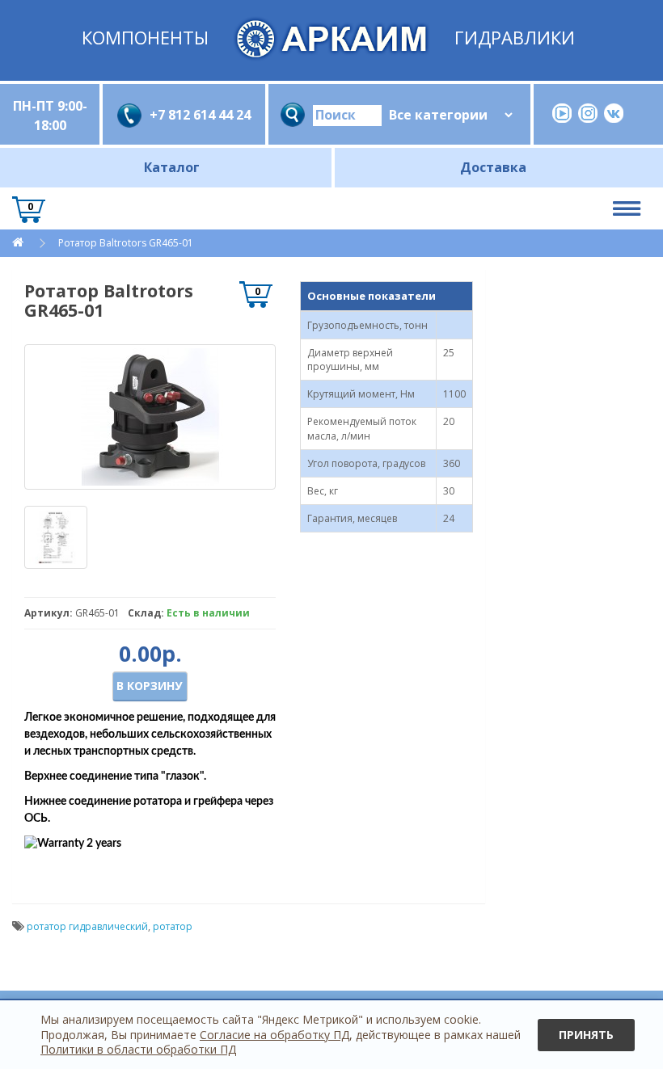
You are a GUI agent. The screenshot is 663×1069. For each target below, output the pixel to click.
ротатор (172, 926)
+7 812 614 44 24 (200, 115)
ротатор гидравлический (87, 926)
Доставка (493, 167)
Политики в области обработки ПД (138, 1049)
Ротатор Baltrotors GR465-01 (125, 243)
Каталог (172, 167)
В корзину (149, 685)
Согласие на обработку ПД (274, 1034)
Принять (586, 1034)
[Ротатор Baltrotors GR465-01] (150, 417)
